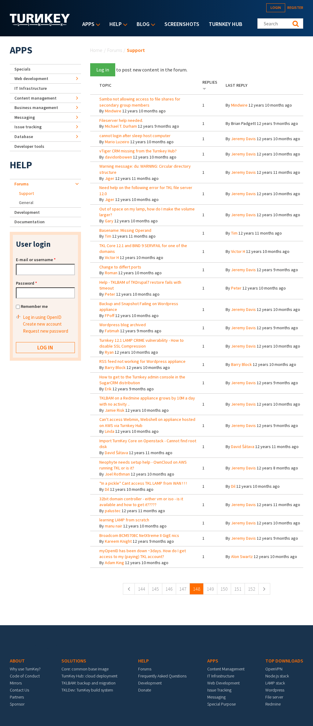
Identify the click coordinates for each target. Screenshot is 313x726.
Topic (105, 85)
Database (23, 136)
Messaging (24, 117)
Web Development (223, 683)
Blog (141, 24)
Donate (144, 690)
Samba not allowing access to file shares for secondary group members (139, 102)
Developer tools (29, 146)
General (26, 202)
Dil (107, 489)
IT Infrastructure (30, 88)
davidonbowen (118, 157)
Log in (102, 70)
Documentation (29, 221)
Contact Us (19, 690)
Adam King (114, 562)
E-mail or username (36, 259)
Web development (31, 78)
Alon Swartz (242, 556)
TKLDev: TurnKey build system (87, 690)
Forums (114, 50)
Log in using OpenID (42, 317)
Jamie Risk (114, 410)
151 (237, 589)
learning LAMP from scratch (124, 520)
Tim (108, 236)
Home (96, 50)
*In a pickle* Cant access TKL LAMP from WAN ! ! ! (143, 483)
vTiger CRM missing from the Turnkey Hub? (138, 151)
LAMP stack (275, 683)
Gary (109, 221)
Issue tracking (28, 127)
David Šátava (116, 452)
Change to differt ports (120, 267)
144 (141, 589)
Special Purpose (221, 704)
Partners (17, 697)
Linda (109, 431)
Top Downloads (284, 661)
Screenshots (181, 23)
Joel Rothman (117, 474)
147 (182, 589)
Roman (111, 272)
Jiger (109, 178)
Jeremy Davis (243, 138)
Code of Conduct (25, 676)
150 (224, 589)
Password (26, 283)
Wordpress (274, 690)
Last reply (236, 85)
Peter (110, 294)
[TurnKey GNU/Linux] (40, 24)
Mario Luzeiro (117, 141)
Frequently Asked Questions (162, 676)
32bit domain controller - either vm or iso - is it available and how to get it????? (141, 502)
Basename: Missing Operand (125, 230)
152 (251, 589)
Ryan (109, 352)
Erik (108, 389)
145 (155, 589)
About (17, 661)
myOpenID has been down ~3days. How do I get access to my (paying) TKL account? (142, 554)
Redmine (273, 704)
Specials (22, 69)
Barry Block (115, 367)
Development (27, 212)
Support (26, 193)
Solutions (73, 661)
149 (210, 589)
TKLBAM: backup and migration (88, 683)
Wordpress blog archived (122, 324)
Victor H (112, 257)
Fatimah (112, 331)
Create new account (42, 324)
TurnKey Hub (225, 23)
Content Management (226, 669)
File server (274, 697)
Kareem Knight (118, 541)
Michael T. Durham (121, 126)
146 (169, 589)
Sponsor (17, 704)
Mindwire (113, 111)
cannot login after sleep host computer (135, 135)
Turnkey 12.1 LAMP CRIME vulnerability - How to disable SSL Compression (141, 343)
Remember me (34, 306)
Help (114, 24)
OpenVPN (273, 669)
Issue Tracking (219, 690)
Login (276, 7)
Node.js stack (277, 676)
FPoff (109, 315)
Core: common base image (85, 669)
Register (295, 7)
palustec (113, 510)
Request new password (45, 331)
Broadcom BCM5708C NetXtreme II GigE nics (139, 535)
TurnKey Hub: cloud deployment (89, 676)
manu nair (113, 526)
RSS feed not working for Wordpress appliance (142, 361)
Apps (86, 24)
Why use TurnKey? (25, 669)
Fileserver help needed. (121, 120)
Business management (36, 107)
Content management (35, 98)
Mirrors (16, 683)
